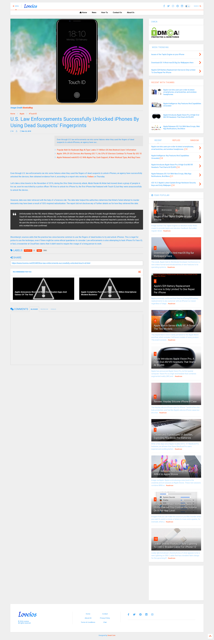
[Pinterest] (177, 6)
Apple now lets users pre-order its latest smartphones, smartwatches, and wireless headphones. (180, 92)
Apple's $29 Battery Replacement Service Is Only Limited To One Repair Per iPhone (174, 289)
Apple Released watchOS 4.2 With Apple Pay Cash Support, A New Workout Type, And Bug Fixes (98, 157)
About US (88, 618)
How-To (104, 12)
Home (84, 12)
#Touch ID (33, 114)
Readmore (167, 231)
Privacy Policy (105, 618)
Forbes (90, 176)
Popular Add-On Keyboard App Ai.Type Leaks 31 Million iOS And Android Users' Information (96, 150)
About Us (130, 12)
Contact (105, 614)
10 (155, 538)
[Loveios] (30, 7)
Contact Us (117, 12)
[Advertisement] (31, 153)
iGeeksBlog (27, 108)
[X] (168, 6)
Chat (105, 622)
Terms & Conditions (88, 622)
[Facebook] (164, 6)
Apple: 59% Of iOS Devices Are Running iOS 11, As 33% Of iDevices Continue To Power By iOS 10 (99, 153)
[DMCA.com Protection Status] (165, 37)
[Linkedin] (182, 6)
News (94, 12)
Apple (22, 114)
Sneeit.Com (111, 635)
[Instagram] (173, 6)
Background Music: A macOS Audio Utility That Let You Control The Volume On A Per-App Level (175, 507)
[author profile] (16, 131)
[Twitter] (134, 614)
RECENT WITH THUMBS (162, 82)
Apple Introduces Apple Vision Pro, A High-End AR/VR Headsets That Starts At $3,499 (175, 362)
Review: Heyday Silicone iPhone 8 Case (175, 401)
